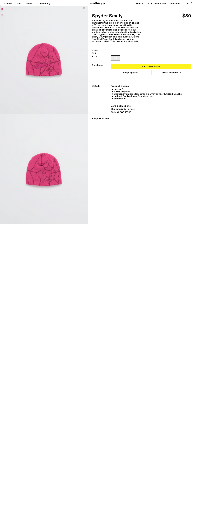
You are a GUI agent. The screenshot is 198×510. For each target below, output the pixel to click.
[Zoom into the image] (44, 59)
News (29, 3)
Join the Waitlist (150, 66)
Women (7, 3)
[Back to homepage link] (97, 3)
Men (19, 3)
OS (115, 58)
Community (43, 3)
